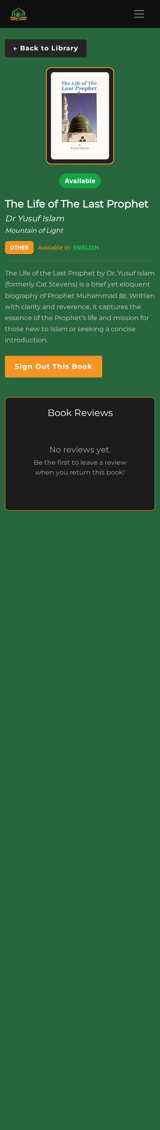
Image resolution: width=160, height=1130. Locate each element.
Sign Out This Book (53, 366)
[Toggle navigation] (139, 14)
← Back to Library (45, 48)
